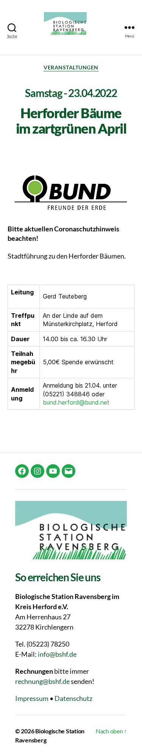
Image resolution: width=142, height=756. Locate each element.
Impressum (31, 698)
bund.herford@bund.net (76, 402)
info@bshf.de (57, 654)
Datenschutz (73, 698)
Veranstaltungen (71, 67)
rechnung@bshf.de (42, 681)
